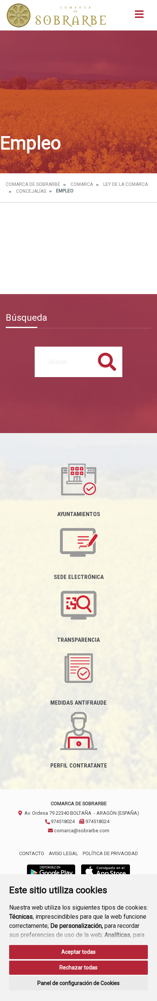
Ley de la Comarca (125, 184)
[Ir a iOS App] (105, 871)
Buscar (107, 361)
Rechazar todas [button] (78, 967)
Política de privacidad (110, 853)
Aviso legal (63, 853)
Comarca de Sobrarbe (33, 184)
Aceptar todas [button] (78, 952)
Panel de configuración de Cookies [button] (78, 983)
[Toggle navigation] (139, 17)
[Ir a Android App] (51, 871)
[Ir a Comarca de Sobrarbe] (56, 15)
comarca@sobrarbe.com (81, 830)
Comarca (81, 184)
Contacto (31, 853)
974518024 (62, 821)
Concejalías (31, 191)
